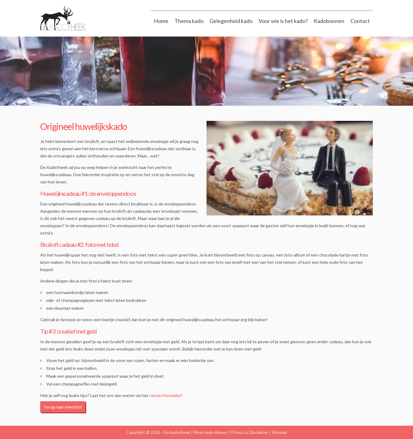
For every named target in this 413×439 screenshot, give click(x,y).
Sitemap (279, 432)
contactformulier (165, 395)
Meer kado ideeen (210, 432)
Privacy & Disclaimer (249, 432)
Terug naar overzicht (62, 406)
